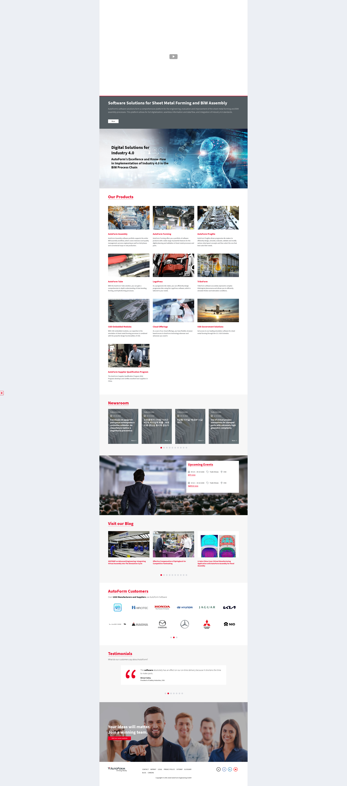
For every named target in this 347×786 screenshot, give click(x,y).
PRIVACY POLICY (169, 769)
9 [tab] (183, 447)
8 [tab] (181, 447)
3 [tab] (167, 447)
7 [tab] (178, 447)
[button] (103, 158)
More (113, 121)
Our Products (120, 196)
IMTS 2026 (191, 475)
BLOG (144, 773)
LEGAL (160, 769)
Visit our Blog (120, 523)
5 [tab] (172, 447)
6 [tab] (175, 447)
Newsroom (118, 403)
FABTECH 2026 (193, 486)
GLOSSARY (187, 769)
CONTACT (145, 769)
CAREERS (151, 773)
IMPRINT (153, 769)
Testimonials (120, 653)
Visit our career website (119, 738)
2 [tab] (164, 447)
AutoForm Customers (128, 591)
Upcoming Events (200, 464)
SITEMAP (179, 769)
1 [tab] (161, 447)
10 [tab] (186, 447)
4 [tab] (169, 447)
